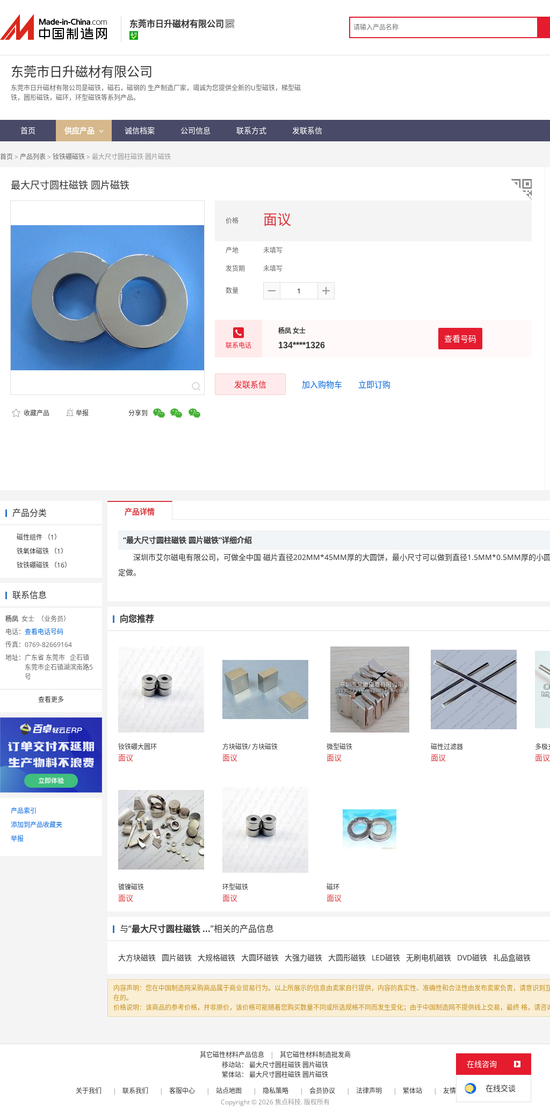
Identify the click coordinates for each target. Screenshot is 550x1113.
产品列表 (33, 156)
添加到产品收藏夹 (36, 824)
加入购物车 (322, 384)
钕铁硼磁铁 (69, 156)
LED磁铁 (386, 957)
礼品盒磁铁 (512, 957)
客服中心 (182, 1090)
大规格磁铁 (216, 957)
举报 (82, 413)
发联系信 (250, 384)
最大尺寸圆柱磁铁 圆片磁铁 (288, 1064)
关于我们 (89, 1090)
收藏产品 (35, 413)
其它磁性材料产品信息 (232, 1054)
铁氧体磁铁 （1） (42, 551)
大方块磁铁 (137, 957)
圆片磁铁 (177, 957)
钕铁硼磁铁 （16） (44, 565)
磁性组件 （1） (39, 537)
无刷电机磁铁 (428, 957)
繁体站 (412, 1090)
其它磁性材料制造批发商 (315, 1054)
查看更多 (51, 699)
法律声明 (369, 1090)
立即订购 (374, 384)
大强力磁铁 (303, 957)
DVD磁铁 (472, 957)
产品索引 (24, 810)
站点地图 (229, 1090)
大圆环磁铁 (260, 957)
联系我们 (135, 1090)
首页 (6, 156)
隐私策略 (275, 1090)
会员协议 (322, 1090)
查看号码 (460, 338)
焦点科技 (288, 1102)
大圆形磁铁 (347, 957)
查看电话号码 (44, 631)
